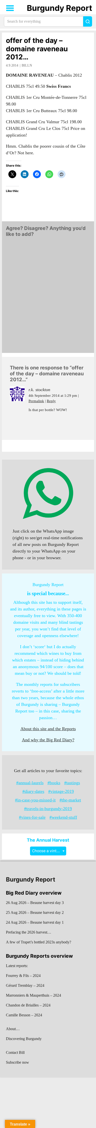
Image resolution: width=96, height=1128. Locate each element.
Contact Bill (15, 1052)
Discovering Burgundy (24, 1039)
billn (27, 65)
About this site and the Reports (48, 728)
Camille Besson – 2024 (24, 1015)
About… (13, 1029)
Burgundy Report (59, 8)
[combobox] (48, 851)
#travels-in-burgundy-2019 (48, 808)
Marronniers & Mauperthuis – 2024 (33, 995)
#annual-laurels (30, 782)
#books (54, 782)
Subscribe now (17, 1062)
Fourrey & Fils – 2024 (23, 975)
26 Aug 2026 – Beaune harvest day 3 (35, 903)
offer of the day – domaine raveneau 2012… (37, 48)
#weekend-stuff (63, 817)
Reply (51, 401)
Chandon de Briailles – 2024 (28, 1005)
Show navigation (10, 8)
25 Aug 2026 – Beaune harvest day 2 (35, 912)
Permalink (36, 401)
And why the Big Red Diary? (48, 739)
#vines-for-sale (32, 817)
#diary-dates (33, 791)
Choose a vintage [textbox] (48, 851)
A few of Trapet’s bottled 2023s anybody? (38, 942)
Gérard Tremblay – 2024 (25, 985)
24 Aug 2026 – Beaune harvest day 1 (35, 922)
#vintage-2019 (61, 791)
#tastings (72, 782)
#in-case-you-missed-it (35, 800)
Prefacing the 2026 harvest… (28, 932)
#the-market (70, 800)
